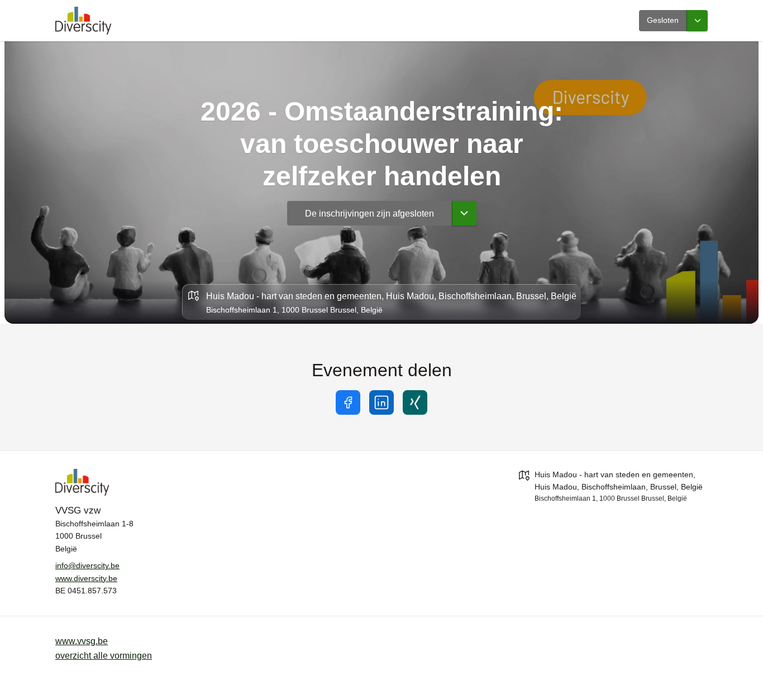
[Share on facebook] (348, 402)
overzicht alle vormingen (103, 655)
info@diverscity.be (87, 566)
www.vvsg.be (81, 641)
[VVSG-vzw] (150, 482)
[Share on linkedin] (381, 402)
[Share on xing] (415, 402)
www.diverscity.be (86, 578)
